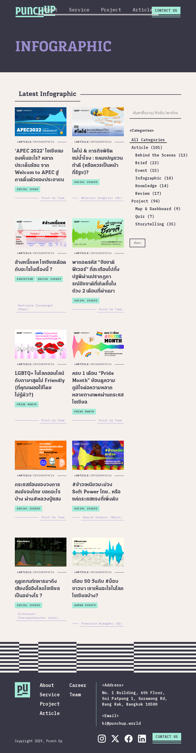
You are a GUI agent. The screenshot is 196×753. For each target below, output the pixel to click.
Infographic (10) (154, 178)
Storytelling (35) (155, 224)
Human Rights (85, 605)
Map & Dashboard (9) (158, 208)
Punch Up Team (53, 198)
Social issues (86, 182)
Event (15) (147, 170)
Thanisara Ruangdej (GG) (101, 623)
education (25, 279)
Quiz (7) (144, 216)
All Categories (148, 139)
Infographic (43, 141)
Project (111, 9)
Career (78, 685)
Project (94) (145, 201)
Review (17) (148, 193)
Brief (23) (147, 162)
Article (143, 9)
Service (79, 9)
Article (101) (147, 147)
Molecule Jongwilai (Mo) (101, 198)
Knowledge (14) (152, 185)
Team (75, 694)
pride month (27, 404)
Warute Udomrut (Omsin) (102, 517)
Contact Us (166, 10)
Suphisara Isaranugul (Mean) (35, 307)
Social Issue (27, 189)
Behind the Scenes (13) (161, 155)
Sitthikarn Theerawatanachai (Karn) (38, 615)
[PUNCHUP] (35, 11)
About (50, 9)
